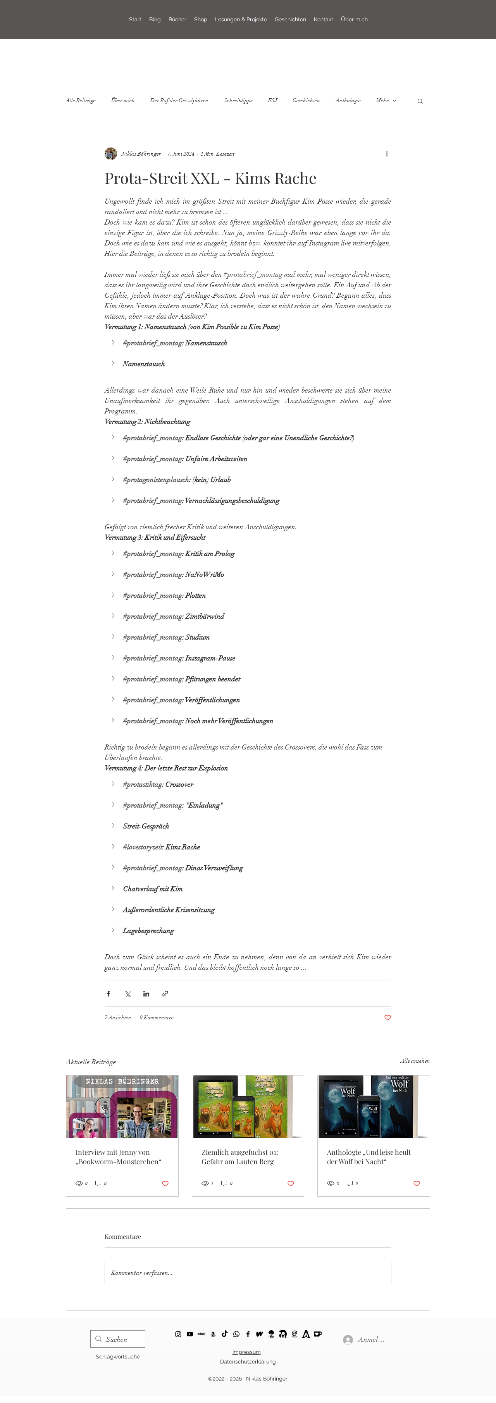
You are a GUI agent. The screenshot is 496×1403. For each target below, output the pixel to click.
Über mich (123, 100)
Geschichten (306, 100)
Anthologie (348, 100)
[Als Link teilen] (165, 993)
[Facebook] (248, 1334)
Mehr (382, 100)
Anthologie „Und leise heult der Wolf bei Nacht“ (369, 1156)
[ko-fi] (178, 1334)
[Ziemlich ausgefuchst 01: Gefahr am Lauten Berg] (248, 1106)
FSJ (272, 100)
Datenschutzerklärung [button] (248, 1361)
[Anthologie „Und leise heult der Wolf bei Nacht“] (374, 1106)
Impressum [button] (246, 1352)
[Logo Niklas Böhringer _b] (294, 1334)
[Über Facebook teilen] (108, 993)
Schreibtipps (238, 100)
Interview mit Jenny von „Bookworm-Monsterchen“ (119, 1156)
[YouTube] (190, 1334)
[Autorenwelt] (306, 1334)
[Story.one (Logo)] (271, 1334)
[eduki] (201, 1334)
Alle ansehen (415, 1061)
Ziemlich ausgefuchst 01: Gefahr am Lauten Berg (240, 1156)
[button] (241, 19)
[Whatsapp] (236, 1334)
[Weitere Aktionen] (386, 153)
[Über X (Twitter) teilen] (127, 993)
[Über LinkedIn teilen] (146, 993)
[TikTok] (225, 1334)
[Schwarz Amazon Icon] (213, 1334)
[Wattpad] (260, 1334)
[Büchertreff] (283, 1334)
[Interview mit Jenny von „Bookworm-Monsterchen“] (122, 1106)
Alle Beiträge (81, 100)
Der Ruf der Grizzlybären (179, 100)
